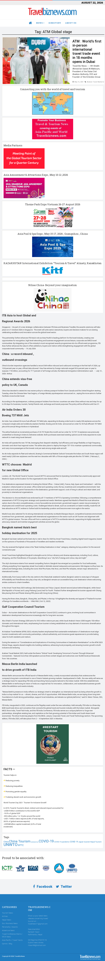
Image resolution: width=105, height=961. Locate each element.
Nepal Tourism (96, 842)
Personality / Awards (10, 927)
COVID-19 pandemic (61, 842)
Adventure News (8, 930)
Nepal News (6, 920)
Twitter (66, 887)
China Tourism (19, 841)
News (39, 23)
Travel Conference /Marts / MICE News (12, 935)
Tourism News (7, 913)
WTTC (21, 845)
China (6, 842)
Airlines (5, 916)
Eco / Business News (10, 923)
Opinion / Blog (7, 944)
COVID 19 (74, 842)
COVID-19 (46, 841)
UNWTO (11, 844)
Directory (55, 23)
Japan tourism (84, 842)
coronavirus (34, 842)
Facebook (44, 887)
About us (70, 23)
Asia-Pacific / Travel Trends (12, 940)
